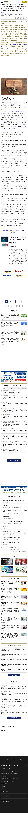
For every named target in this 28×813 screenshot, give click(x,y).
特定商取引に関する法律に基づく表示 (9, 778)
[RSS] (20, 760)
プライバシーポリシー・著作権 (8, 781)
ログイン (18, 1)
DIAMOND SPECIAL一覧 (7, 727)
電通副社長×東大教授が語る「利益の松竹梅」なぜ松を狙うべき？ (14, 659)
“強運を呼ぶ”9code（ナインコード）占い (13, 14)
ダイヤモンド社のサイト (7, 796)
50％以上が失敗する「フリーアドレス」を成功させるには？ (14, 669)
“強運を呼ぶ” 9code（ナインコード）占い (18, 238)
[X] (7, 760)
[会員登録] (24, 2)
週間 (17, 388)
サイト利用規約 (4, 776)
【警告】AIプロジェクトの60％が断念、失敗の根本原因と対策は (14, 664)
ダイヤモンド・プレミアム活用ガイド (9, 773)
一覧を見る (14, 675)
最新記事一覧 (14, 718)
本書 (25, 205)
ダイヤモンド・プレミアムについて (9, 771)
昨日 (11, 388)
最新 (4, 388)
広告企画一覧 (4, 730)
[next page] (21, 301)
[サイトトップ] (6, 2)
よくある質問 (4, 784)
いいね (24, 388)
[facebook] (14, 760)
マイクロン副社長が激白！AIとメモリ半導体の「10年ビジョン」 (14, 654)
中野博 (2, 12)
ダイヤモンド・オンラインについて (9, 765)
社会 (2, 14)
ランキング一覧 (14, 461)
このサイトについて (5, 768)
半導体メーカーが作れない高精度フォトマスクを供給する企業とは (14, 649)
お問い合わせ (4, 789)
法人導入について (5, 791)
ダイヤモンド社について (7, 801)
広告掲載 (3, 786)
